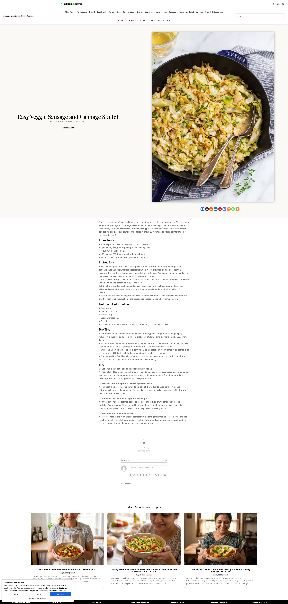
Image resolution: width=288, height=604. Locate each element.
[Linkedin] (216, 209)
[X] (207, 209)
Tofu (168, 20)
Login (165, 460)
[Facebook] (202, 209)
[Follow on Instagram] (283, 4)
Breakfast (101, 12)
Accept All (60, 594)
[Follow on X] (278, 4)
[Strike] (140, 475)
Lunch (158, 12)
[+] (162, 475)
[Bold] (130, 475)
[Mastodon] (224, 209)
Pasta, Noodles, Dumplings (191, 12)
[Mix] (229, 209)
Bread (92, 12)
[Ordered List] (143, 475)
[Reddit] (211, 209)
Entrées (130, 12)
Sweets (160, 20)
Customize (15, 594)
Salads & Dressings (214, 12)
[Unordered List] (146, 475)
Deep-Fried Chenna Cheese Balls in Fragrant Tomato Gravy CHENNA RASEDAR (220, 570)
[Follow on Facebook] (273, 4)
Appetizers (82, 12)
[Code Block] (152, 475)
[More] (238, 209)
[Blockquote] (149, 475)
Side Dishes (132, 20)
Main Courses (170, 12)
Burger (112, 12)
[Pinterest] (220, 209)
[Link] (156, 475)
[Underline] (137, 475)
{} (159, 475)
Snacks (143, 20)
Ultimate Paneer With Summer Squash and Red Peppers (67, 569)
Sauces (121, 20)
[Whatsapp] (233, 209)
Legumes (149, 12)
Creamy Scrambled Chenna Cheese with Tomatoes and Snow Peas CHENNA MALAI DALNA (144, 570)
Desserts (121, 12)
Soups (152, 20)
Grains (140, 12)
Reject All (38, 594)
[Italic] (134, 475)
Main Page (70, 12)
